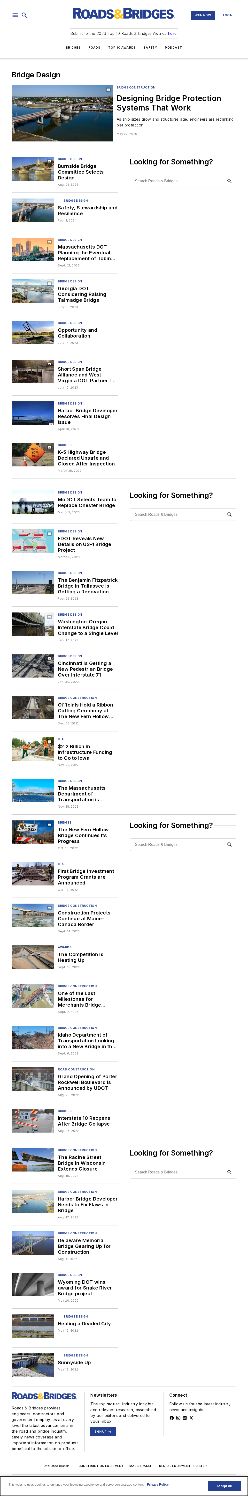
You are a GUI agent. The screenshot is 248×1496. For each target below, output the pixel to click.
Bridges (73, 47)
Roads (94, 47)
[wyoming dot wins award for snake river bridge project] (33, 1284)
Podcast (173, 47)
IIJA (61, 739)
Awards (65, 947)
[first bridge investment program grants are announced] (33, 873)
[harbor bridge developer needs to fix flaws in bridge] (33, 1201)
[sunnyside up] (33, 1365)
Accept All (224, 1486)
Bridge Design (70, 159)
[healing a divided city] (33, 1326)
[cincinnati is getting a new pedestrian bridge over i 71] (33, 666)
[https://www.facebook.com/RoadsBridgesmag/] (171, 1417)
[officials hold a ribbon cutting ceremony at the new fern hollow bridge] (33, 707)
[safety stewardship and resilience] (33, 210)
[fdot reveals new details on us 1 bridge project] (33, 541)
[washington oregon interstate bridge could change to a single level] (33, 624)
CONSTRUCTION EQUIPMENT (101, 1466)
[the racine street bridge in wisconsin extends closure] (33, 1160)
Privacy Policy (158, 1484)
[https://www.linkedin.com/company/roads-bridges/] (184, 1417)
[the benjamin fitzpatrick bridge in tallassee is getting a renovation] (33, 582)
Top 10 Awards (122, 47)
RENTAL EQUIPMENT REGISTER (183, 1466)
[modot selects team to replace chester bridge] (33, 502)
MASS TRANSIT (141, 1466)
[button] (15, 15)
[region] (124, 1486)
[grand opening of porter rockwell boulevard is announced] (33, 1079)
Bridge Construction (136, 87)
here (172, 33)
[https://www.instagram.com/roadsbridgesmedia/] (178, 1417)
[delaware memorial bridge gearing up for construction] (33, 1243)
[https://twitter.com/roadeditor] (191, 1417)
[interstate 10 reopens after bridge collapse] (33, 1120)
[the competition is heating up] (33, 957)
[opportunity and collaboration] (33, 332)
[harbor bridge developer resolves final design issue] (33, 413)
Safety (150, 47)
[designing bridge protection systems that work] (62, 113)
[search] (24, 15)
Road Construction (76, 1069)
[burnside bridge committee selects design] (33, 168)
